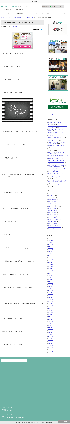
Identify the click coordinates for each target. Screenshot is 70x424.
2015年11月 (50, 308)
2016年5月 (50, 297)
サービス (7, 13)
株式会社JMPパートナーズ (7, 410)
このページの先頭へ (64, 421)
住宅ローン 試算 (52, 221)
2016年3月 (50, 301)
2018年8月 (50, 260)
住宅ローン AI (51, 205)
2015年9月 (50, 312)
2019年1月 (50, 251)
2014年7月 (50, 336)
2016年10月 (50, 288)
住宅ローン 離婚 (52, 225)
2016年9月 (50, 290)
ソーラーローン (51, 203)
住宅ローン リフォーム (53, 206)
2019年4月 (50, 246)
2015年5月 (50, 319)
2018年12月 (50, 253)
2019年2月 (50, 249)
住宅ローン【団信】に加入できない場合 (56, 173)
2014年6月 (50, 338)
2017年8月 (50, 279)
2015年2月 (50, 323)
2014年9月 (50, 332)
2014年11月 (50, 329)
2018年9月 (50, 259)
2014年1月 (50, 347)
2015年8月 (50, 314)
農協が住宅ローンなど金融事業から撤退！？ (57, 177)
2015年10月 (50, 310)
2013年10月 (50, 353)
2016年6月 (50, 295)
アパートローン (51, 195)
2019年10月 (50, 238)
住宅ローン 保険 (52, 208)
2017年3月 (50, 284)
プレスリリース (51, 197)
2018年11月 (50, 255)
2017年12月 (50, 275)
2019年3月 (50, 248)
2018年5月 (50, 266)
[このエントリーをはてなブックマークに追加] (41, 29)
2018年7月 (50, 262)
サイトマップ (34, 13)
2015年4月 (50, 321)
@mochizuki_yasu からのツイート (54, 114)
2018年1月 (50, 273)
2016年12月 (50, 286)
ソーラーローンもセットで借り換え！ (56, 132)
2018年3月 (50, 270)
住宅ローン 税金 (52, 217)
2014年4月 (50, 341)
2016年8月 (50, 292)
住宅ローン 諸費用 (52, 223)
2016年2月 (50, 303)
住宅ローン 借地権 (52, 210)
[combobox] (53, 14)
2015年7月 (50, 316)
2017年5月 (50, 283)
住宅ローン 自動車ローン (54, 219)
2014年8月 (50, 334)
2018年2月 (50, 272)
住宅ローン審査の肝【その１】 (55, 171)
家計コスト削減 (13, 26)
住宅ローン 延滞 (52, 214)
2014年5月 (50, 340)
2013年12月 (50, 349)
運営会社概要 (20, 13)
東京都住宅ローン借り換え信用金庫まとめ (57, 145)
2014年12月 (50, 327)
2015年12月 (50, 307)
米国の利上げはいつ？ (53, 158)
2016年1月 (50, 305)
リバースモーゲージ (52, 199)
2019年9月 (50, 240)
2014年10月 (50, 330)
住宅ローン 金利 (52, 193)
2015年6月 (50, 318)
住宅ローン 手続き (52, 216)
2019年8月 (50, 242)
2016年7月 (50, 294)
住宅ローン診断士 (52, 201)
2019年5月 (50, 244)
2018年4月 (50, 268)
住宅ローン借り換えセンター (54, 227)
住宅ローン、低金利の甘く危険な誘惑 (56, 184)
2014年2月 (50, 345)
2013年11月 (50, 351)
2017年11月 (50, 277)
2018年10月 (50, 257)
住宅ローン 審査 (52, 212)
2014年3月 (50, 343)
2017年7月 (50, 281)
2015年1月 (50, 325)
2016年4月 (50, 299)
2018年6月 (50, 264)
